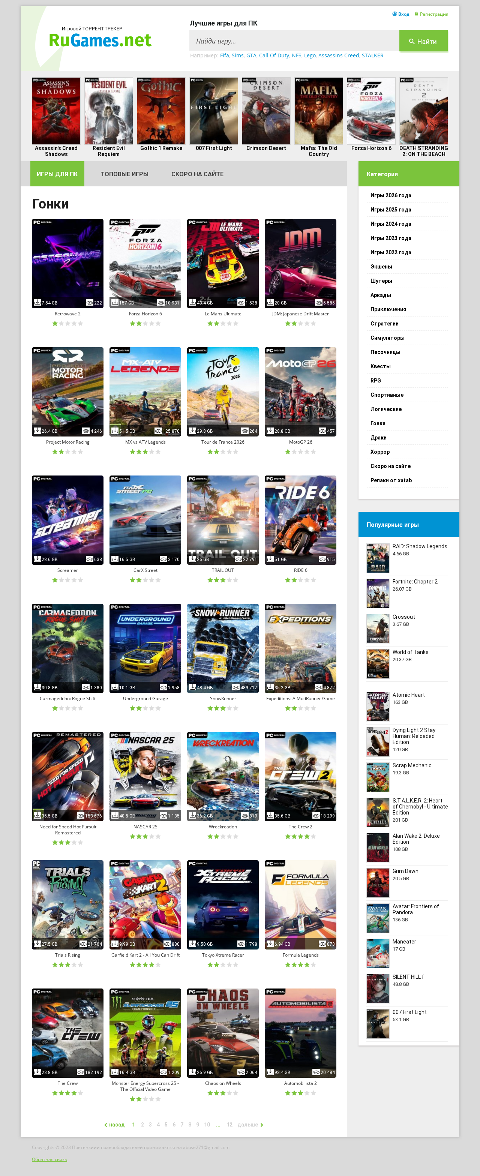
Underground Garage (145, 699)
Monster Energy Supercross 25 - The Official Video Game (145, 1086)
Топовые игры (124, 174)
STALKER (373, 55)
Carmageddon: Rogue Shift (68, 699)
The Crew (68, 1083)
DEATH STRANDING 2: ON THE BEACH (423, 151)
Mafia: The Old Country (319, 151)
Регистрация (434, 14)
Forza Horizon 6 (371, 148)
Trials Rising (67, 955)
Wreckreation (223, 827)
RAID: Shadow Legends (420, 546)
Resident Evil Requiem (109, 151)
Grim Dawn (405, 871)
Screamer (67, 570)
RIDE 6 (301, 570)
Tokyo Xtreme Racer (223, 955)
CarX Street (146, 570)
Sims (238, 55)
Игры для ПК (57, 174)
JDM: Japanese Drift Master (300, 314)
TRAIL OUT (223, 570)
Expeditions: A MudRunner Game (300, 699)
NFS (297, 55)
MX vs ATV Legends (145, 442)
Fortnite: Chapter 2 (415, 582)
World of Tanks (411, 652)
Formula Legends (301, 955)
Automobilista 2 (300, 1083)
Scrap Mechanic (412, 765)
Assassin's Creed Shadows (56, 151)
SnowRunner (223, 699)
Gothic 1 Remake (161, 148)
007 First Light (214, 148)
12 (229, 1125)
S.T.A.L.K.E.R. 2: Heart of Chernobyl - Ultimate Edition (420, 807)
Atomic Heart (409, 695)
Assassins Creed (338, 55)
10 (207, 1125)
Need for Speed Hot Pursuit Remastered (67, 830)
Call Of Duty (274, 55)
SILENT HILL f (408, 977)
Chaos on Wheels (223, 1083)
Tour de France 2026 (222, 442)
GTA (251, 55)
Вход (403, 14)
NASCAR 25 (146, 827)
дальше (247, 1125)
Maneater (404, 942)
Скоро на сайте (197, 174)
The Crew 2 (300, 827)
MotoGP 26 (300, 442)
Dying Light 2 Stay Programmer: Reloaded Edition (414, 736)
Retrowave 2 (68, 314)
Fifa (224, 55)
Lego (310, 55)
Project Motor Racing (68, 442)
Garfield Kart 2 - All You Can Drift (145, 955)
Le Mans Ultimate (223, 314)
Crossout (404, 617)
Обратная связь (49, 1159)
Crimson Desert (266, 148)
